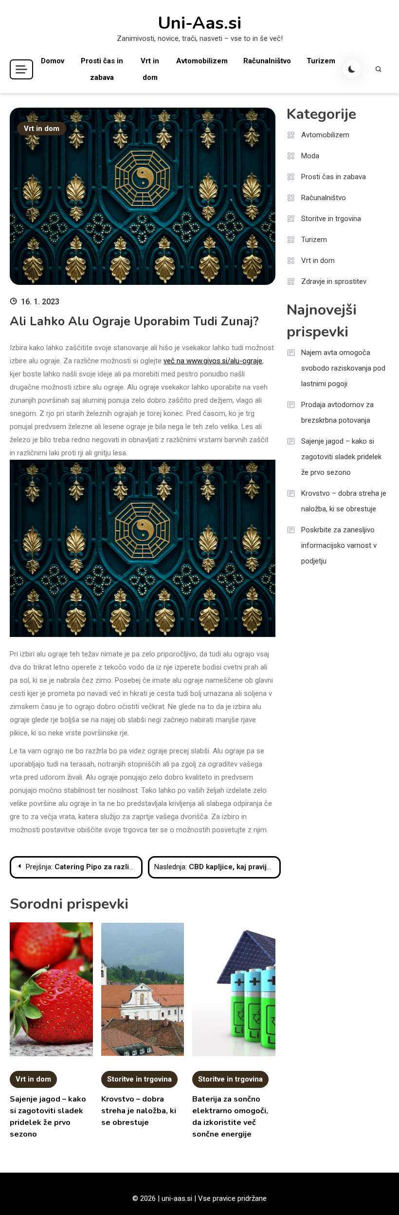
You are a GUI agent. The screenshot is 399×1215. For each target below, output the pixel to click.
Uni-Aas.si (199, 23)
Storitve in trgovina (139, 1079)
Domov (52, 60)
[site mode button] (352, 69)
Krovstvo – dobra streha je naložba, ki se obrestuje (138, 1111)
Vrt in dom (150, 69)
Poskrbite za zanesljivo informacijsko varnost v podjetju (339, 545)
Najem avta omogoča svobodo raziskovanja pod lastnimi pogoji (343, 368)
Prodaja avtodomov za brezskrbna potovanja (337, 412)
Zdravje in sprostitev (333, 281)
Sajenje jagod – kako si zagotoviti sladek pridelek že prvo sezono (341, 457)
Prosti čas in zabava (102, 69)
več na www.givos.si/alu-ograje (212, 360)
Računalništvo (267, 60)
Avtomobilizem (202, 60)
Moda (310, 155)
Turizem (321, 60)
